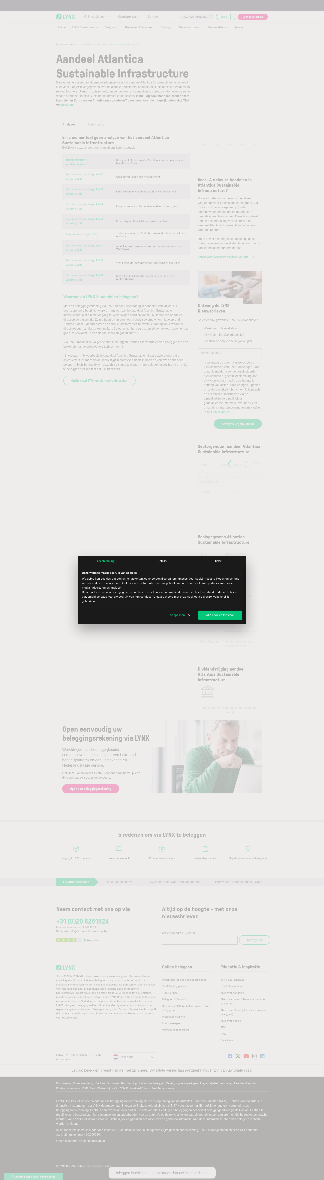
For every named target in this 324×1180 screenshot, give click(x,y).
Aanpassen (177, 615)
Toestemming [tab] (106, 560)
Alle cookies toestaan (220, 615)
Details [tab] (162, 560)
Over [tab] (218, 560)
